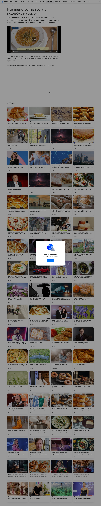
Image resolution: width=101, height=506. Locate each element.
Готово (50, 261)
